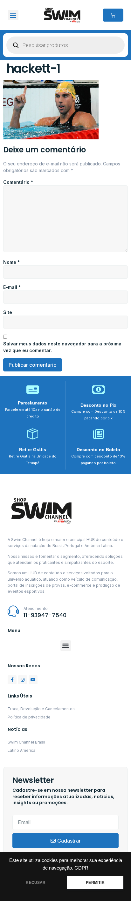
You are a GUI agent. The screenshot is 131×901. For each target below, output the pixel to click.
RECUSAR (35, 882)
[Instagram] (22, 679)
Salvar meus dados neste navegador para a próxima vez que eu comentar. (62, 347)
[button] (13, 15)
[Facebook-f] (12, 679)
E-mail (12, 287)
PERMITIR (95, 882)
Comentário (18, 182)
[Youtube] (33, 679)
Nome (11, 262)
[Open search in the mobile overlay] (65, 45)
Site (7, 312)
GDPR (81, 868)
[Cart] (113, 15)
